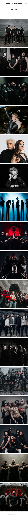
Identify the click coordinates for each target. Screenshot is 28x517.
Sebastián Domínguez (14, 4)
